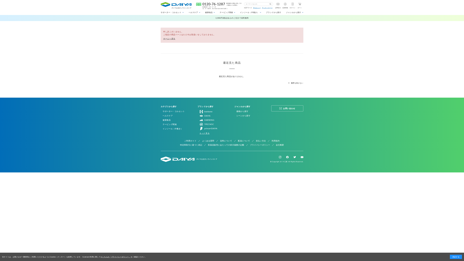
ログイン (292, 8)
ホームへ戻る (169, 38)
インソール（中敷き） (173, 128)
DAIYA (207, 116)
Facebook (287, 157)
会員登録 (285, 8)
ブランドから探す (273, 12)
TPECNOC (209, 124)
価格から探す (242, 111)
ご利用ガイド (190, 141)
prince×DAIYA (210, 129)
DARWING (209, 120)
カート (300, 8)
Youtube (302, 157)
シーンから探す (243, 115)
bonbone (208, 112)
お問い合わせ (289, 108)
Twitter (295, 157)
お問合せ (278, 8)
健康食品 (167, 120)
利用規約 (276, 141)
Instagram (280, 157)
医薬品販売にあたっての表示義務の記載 (226, 145)
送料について (226, 141)
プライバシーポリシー (260, 145)
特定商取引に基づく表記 (191, 145)
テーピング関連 (170, 124)
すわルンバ (257, 8)
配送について (244, 141)
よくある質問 (208, 141)
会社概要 (280, 145)
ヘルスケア (168, 115)
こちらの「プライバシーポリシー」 (116, 257)
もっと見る (204, 133)
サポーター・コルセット (174, 111)
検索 (271, 4)
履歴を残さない (297, 83)
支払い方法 (261, 141)
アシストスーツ (267, 8)
